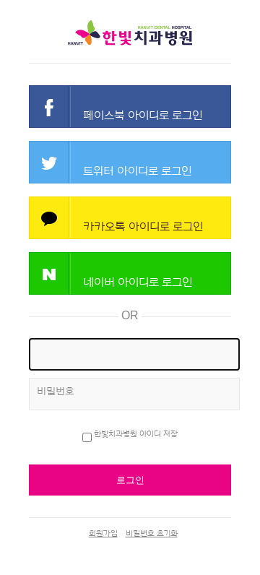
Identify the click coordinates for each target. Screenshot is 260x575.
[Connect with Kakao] (130, 217)
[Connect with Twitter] (130, 162)
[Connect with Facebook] (130, 106)
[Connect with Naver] (130, 273)
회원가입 (103, 533)
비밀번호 (55, 391)
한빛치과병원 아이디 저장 (136, 434)
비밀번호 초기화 (152, 533)
